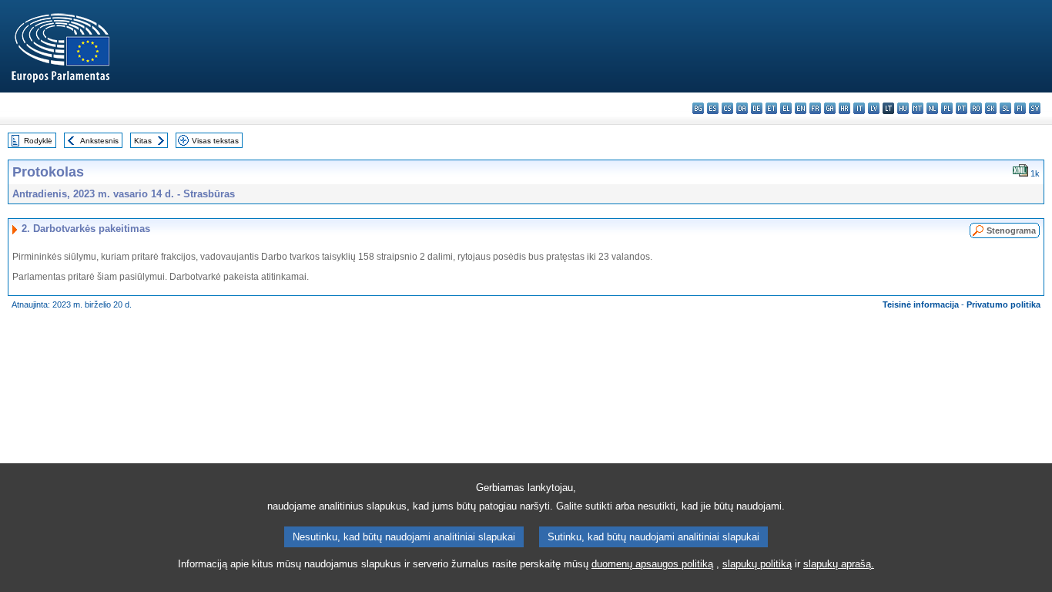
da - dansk (742, 108)
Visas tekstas (215, 140)
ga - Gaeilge (830, 108)
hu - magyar (903, 108)
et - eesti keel (771, 108)
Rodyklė (38, 140)
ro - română (976, 108)
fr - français (815, 108)
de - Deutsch (756, 108)
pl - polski (947, 108)
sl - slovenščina (1005, 108)
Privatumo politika (1003, 304)
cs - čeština (727, 108)
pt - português (961, 108)
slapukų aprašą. (838, 564)
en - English (800, 108)
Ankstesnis (99, 140)
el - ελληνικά (786, 108)
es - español (713, 108)
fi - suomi (1020, 108)
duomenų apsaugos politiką (652, 564)
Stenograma (1011, 230)
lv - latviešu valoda (873, 108)
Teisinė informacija (921, 304)
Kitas (143, 140)
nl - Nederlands (932, 108)
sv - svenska (1034, 108)
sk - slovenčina (991, 108)
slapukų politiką (757, 564)
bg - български (698, 108)
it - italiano (859, 108)
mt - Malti (917, 108)
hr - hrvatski (844, 108)
